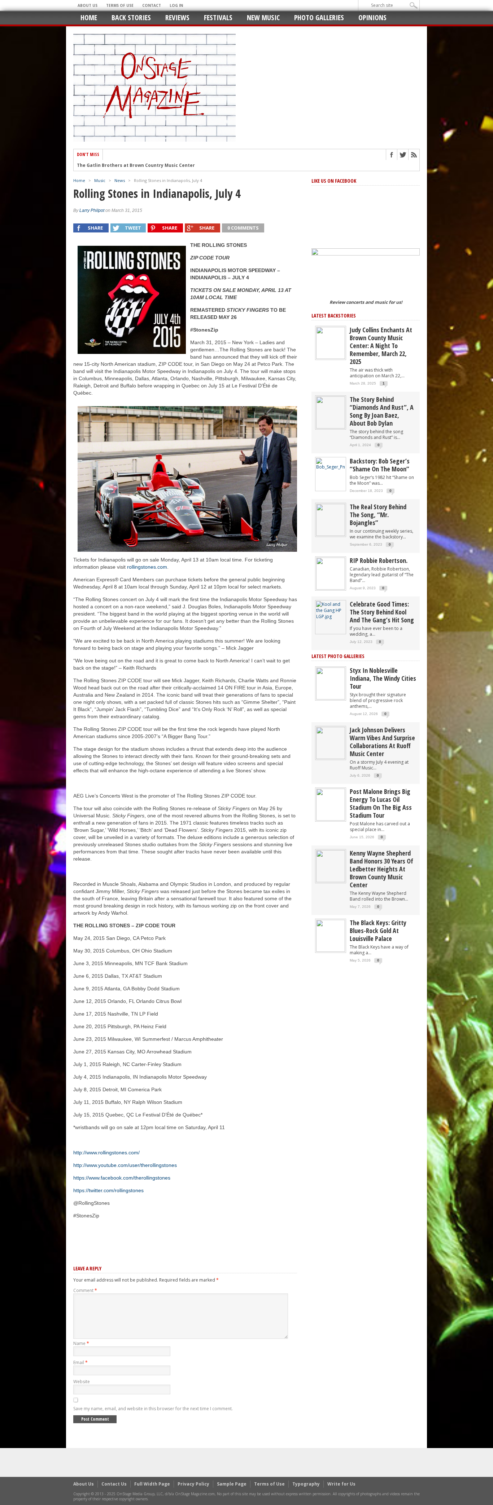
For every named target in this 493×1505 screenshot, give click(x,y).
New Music (263, 17)
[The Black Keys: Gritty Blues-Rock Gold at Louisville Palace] (330, 935)
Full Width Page (152, 1484)
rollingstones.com (147, 567)
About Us (87, 5)
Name (81, 1343)
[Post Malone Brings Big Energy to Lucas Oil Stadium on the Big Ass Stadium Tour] (330, 804)
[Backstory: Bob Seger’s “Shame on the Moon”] (330, 464)
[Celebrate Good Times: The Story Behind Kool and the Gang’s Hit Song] (330, 610)
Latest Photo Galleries (338, 656)
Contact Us (114, 1484)
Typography (306, 1484)
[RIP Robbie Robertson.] (330, 573)
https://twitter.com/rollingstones (108, 1190)
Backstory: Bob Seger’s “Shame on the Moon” (380, 465)
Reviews (177, 17)
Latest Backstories (333, 315)
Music (99, 180)
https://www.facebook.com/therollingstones (121, 1178)
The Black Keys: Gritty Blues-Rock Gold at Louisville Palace (378, 930)
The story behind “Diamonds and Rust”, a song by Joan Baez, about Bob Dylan (382, 411)
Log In (176, 5)
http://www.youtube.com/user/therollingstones (125, 1165)
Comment (85, 1290)
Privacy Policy (193, 1484)
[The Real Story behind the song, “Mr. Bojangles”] (330, 519)
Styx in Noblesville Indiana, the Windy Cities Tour (383, 678)
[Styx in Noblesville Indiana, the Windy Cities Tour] (330, 683)
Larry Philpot (91, 210)
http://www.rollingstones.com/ (106, 1152)
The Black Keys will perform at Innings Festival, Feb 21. (139, 166)
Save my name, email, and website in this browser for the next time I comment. (153, 1409)
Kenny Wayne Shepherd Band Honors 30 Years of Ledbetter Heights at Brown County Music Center (381, 869)
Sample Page (232, 1484)
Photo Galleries (319, 17)
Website (81, 1382)
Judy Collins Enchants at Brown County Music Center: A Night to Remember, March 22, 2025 (381, 345)
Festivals (218, 17)
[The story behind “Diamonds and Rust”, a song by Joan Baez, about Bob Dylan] (330, 412)
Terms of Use (120, 5)
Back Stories (131, 17)
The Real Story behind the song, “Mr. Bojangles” (378, 515)
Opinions (372, 17)
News (119, 180)
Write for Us (341, 1484)
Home (88, 17)
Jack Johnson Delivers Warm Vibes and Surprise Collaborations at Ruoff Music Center (382, 742)
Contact (151, 5)
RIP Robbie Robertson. (378, 560)
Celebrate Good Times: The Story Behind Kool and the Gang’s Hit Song (382, 612)
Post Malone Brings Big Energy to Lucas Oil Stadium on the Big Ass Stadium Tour (381, 803)
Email (80, 1362)
